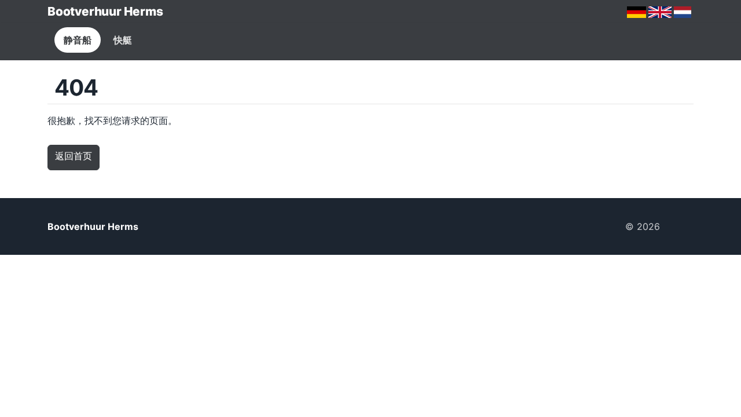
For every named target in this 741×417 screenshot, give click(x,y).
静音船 (77, 40)
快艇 (122, 40)
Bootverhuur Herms (105, 11)
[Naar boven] (681, 226)
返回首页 (73, 156)
